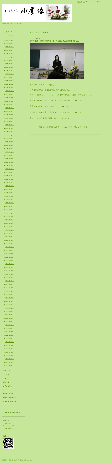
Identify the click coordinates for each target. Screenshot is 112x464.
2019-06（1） (9, 219)
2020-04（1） (9, 199)
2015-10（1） (9, 291)
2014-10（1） (9, 321)
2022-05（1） (9, 162)
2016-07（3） (9, 287)
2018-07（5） (9, 240)
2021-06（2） (9, 172)
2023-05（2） (9, 135)
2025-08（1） (9, 67)
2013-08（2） (9, 342)
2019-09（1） (9, 209)
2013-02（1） (9, 359)
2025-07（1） (9, 70)
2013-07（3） (9, 345)
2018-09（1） (9, 236)
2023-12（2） (9, 114)
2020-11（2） (9, 186)
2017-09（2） (9, 260)
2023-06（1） (9, 131)
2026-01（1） (9, 53)
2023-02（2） (9, 141)
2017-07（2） (9, 267)
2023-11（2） (9, 118)
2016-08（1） (9, 284)
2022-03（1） (9, 169)
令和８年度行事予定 (9, 397)
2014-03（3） (9, 331)
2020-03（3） (9, 202)
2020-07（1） (9, 196)
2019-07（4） (9, 216)
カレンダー (6, 378)
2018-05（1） (9, 247)
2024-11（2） (9, 87)
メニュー (6, 374)
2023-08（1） (9, 124)
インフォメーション (9, 35)
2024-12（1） (9, 84)
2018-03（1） (9, 250)
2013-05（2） (9, 352)
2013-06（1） (9, 348)
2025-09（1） (9, 63)
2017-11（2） (9, 257)
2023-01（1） (9, 145)
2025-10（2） (9, 60)
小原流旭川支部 (12, 460)
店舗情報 (6, 382)
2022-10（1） (9, 152)
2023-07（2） (9, 128)
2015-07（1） (9, 301)
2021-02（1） (9, 182)
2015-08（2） (9, 297)
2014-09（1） (9, 325)
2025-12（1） (9, 57)
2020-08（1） (9, 192)
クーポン (6, 390)
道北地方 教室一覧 (9, 401)
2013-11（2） (9, 335)
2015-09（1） (9, 294)
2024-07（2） (9, 97)
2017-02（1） (9, 281)
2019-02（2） (9, 233)
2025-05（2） (9, 77)
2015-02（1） (9, 314)
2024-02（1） (9, 111)
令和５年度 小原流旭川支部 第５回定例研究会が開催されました (54, 41)
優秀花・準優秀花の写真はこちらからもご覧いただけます (63, 127)
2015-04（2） (9, 311)
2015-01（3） (9, 318)
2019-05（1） (9, 223)
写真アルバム (7, 370)
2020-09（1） (9, 189)
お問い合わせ (7, 386)
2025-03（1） (9, 80)
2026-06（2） (9, 43)
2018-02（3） (9, 253)
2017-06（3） (9, 270)
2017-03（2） (9, 277)
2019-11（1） (9, 206)
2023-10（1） (9, 121)
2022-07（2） (9, 158)
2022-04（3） (9, 165)
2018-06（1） (9, 243)
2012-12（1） (9, 365)
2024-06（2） (9, 101)
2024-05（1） (9, 104)
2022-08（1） (9, 155)
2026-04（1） (9, 46)
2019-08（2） (9, 213)
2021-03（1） (9, 179)
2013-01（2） (9, 362)
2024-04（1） (9, 108)
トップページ (7, 32)
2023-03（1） (9, 138)
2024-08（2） (9, 94)
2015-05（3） (9, 308)
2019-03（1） (9, 230)
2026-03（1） (9, 50)
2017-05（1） (9, 274)
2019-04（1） (9, 226)
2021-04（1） (9, 175)
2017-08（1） (9, 264)
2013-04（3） (9, 355)
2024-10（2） (9, 91)
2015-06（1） (9, 304)
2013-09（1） (9, 338)
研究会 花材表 (8, 393)
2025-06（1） (9, 74)
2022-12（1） (9, 148)
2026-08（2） (9, 40)
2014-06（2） (9, 328)
